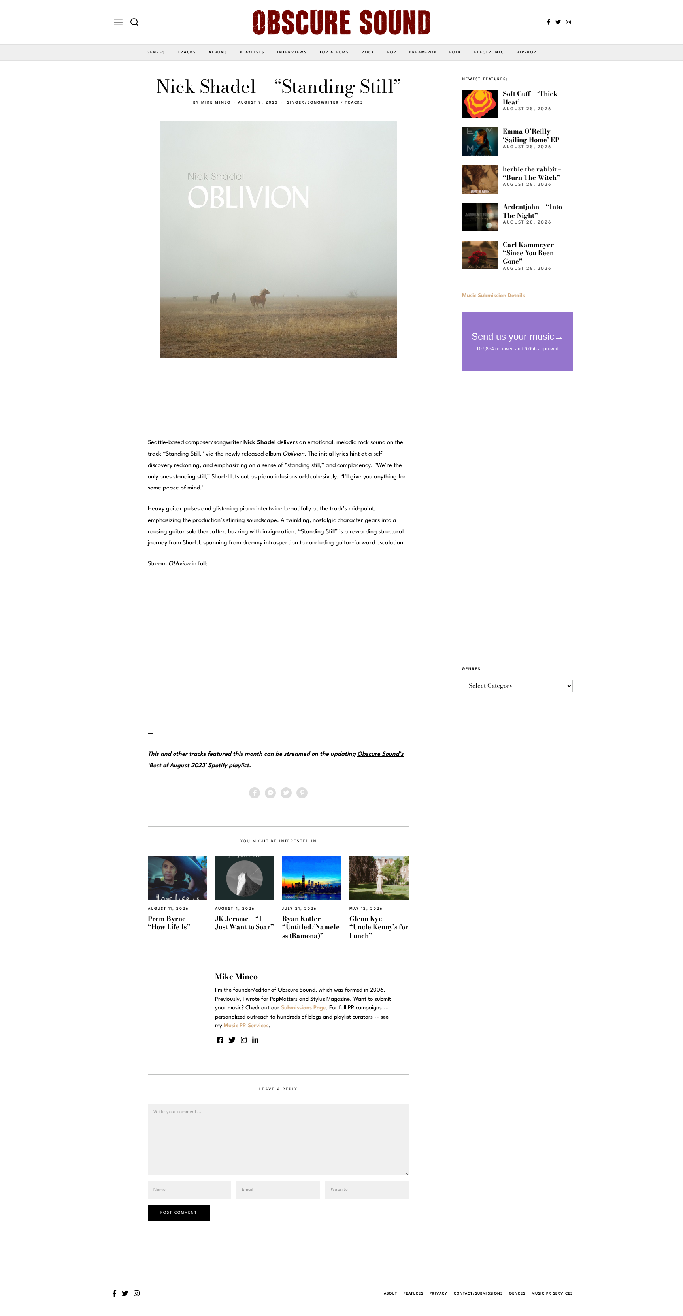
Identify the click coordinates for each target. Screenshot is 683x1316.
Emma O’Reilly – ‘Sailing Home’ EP (531, 135)
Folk (455, 52)
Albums (218, 52)
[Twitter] (558, 22)
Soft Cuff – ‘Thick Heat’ (530, 97)
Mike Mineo (216, 102)
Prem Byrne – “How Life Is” (169, 922)
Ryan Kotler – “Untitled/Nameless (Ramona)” (311, 927)
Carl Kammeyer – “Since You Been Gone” (531, 253)
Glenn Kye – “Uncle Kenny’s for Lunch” (378, 927)
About (390, 1293)
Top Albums (334, 52)
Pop (391, 52)
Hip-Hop (526, 52)
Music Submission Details (493, 295)
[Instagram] (568, 22)
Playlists (252, 52)
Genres (156, 52)
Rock (368, 52)
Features (413, 1293)
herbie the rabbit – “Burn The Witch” (532, 173)
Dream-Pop (423, 52)
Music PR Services (552, 1293)
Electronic (489, 52)
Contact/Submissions (478, 1293)
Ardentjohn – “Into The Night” (532, 210)
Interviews (292, 52)
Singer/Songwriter (313, 102)
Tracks (187, 52)
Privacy (438, 1293)
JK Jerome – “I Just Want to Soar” (244, 922)
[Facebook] (548, 22)
